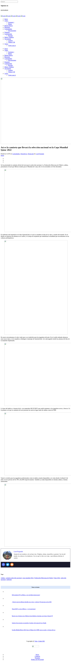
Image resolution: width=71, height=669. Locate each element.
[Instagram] (3, 564)
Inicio (37, 654)
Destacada (31, 154)
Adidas (3, 578)
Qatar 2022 (57, 578)
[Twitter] (7, 564)
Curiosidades (16, 154)
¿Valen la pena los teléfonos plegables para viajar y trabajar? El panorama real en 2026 (31, 601)
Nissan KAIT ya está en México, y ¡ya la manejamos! (24, 608)
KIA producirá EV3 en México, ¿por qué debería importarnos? (26, 594)
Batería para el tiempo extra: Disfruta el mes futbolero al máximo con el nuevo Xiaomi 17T (32, 615)
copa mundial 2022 (28, 578)
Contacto (37, 656)
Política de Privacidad (37, 659)
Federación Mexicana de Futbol (43, 578)
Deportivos (24, 154)
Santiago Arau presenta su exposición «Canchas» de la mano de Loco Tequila (29, 622)
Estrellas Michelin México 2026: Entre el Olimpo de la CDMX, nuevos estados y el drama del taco (33, 629)
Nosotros (37, 658)
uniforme (9, 579)
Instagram (4, 10)
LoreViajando (40, 154)
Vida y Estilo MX (39, 641)
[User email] (12, 564)
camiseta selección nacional (14, 578)
